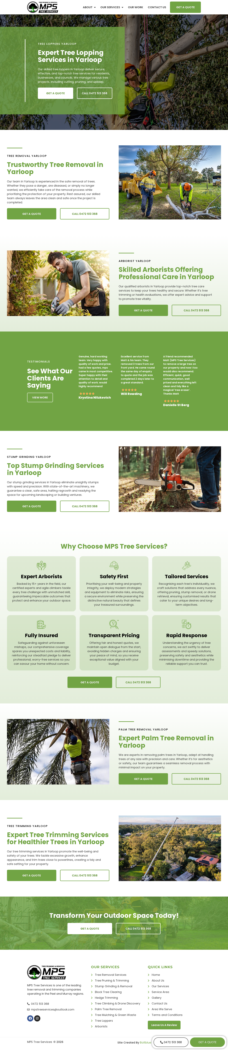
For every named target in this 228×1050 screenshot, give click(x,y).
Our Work (135, 7)
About (87, 7)
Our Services (110, 7)
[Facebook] (30, 1018)
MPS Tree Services (39, 1042)
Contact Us (157, 7)
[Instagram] (37, 1018)
